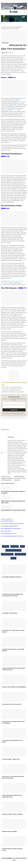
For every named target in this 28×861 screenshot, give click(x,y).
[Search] (25, 12)
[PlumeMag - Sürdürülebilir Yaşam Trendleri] (14, 12)
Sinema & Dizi (5, 42)
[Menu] (3, 12)
